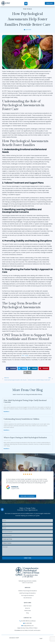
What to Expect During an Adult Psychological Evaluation (25, 438)
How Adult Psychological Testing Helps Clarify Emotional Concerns (25, 401)
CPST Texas (24, 355)
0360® (17, 638)
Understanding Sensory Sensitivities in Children (21, 419)
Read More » (7, 411)
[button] (26, 3)
